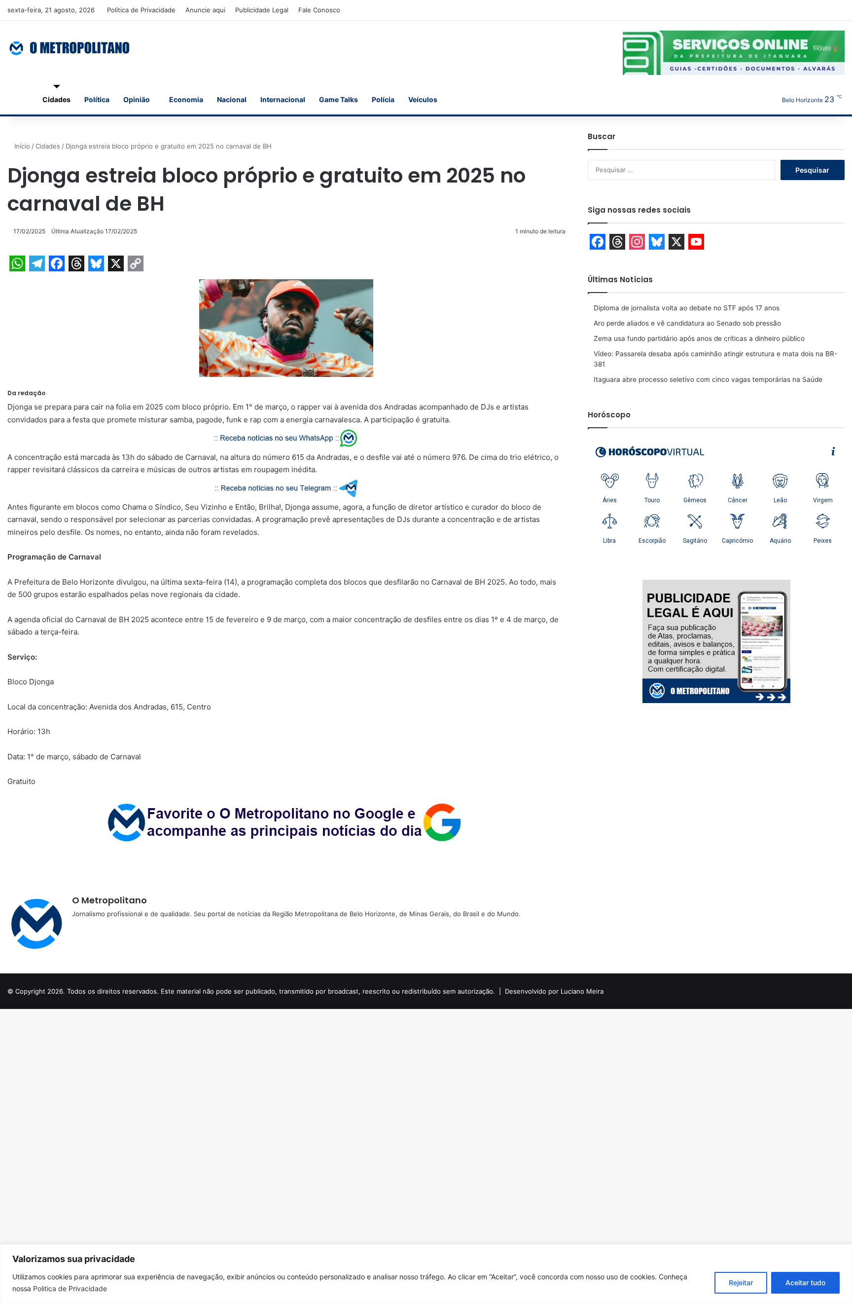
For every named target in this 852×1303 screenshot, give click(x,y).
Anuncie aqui (205, 10)
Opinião (136, 99)
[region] (426, 1273)
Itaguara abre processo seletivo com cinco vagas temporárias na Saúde (708, 379)
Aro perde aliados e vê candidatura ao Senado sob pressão (687, 323)
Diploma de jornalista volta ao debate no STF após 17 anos (687, 308)
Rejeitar (741, 1282)
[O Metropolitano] (70, 47)
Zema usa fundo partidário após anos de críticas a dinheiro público (699, 338)
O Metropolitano (109, 900)
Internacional (282, 99)
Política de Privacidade (141, 10)
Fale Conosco (319, 10)
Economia (186, 99)
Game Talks (338, 99)
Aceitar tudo (805, 1282)
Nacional (232, 99)
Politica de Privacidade (70, 1288)
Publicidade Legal (261, 10)
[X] (101, 930)
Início (21, 146)
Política (96, 99)
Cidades (56, 99)
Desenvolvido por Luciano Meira (554, 991)
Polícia (383, 99)
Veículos (422, 99)
